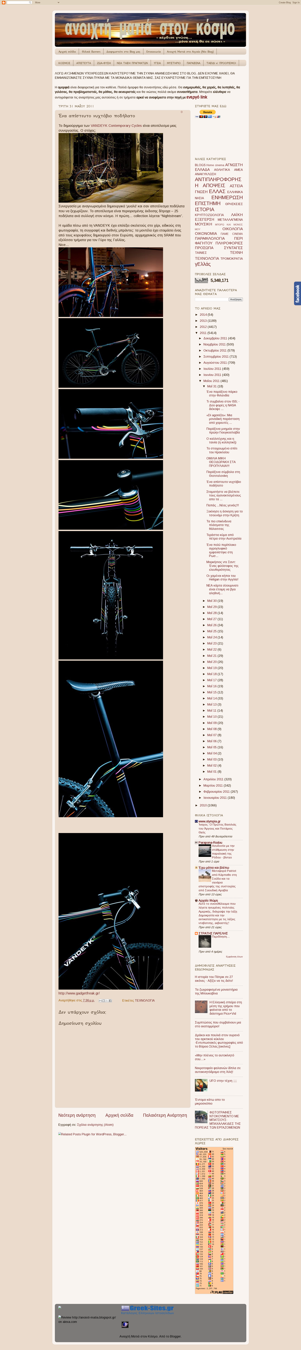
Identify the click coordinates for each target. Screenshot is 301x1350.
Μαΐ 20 (212, 662)
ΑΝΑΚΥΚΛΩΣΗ (205, 174)
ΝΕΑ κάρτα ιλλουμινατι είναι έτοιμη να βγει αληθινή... (222, 589)
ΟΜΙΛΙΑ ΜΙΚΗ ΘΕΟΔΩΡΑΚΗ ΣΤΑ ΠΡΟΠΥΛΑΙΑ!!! (221, 462)
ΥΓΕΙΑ (157, 63)
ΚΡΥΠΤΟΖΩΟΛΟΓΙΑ (209, 215)
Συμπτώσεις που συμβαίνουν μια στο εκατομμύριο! (218, 1024)
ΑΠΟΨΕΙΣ (214, 185)
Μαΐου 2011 (212, 381)
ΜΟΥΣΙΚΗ (203, 224)
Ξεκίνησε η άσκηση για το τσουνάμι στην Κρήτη (224, 513)
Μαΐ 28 (212, 613)
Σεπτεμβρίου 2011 (216, 356)
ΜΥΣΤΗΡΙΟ (174, 63)
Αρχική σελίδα (67, 51)
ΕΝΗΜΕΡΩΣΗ (227, 197)
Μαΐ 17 (212, 680)
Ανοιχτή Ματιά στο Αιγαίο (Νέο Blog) (190, 51)
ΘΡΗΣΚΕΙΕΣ (234, 204)
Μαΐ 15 (212, 692)
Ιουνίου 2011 (212, 375)
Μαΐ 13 (212, 704)
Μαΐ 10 (212, 716)
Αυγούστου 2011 (215, 362)
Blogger (175, 1336)
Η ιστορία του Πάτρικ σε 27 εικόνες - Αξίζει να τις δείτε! (214, 978)
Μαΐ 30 (212, 601)
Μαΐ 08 (212, 729)
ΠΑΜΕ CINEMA (232, 233)
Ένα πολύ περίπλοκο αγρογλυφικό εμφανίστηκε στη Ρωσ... (221, 550)
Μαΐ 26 (212, 625)
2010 (204, 805)
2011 (203, 333)
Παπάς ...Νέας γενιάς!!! (222, 505)
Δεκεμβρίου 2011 (215, 338)
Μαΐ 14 (212, 698)
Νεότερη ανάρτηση (77, 1115)
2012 (204, 327)
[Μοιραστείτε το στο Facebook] (110, 1000)
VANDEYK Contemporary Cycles (116, 126)
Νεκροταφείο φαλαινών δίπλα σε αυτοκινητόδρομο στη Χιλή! (218, 1070)
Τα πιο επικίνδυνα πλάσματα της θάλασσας (218, 525)
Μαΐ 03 (212, 759)
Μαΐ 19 (212, 668)
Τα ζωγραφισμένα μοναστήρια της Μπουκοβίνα (216, 991)
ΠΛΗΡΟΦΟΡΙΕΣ (229, 243)
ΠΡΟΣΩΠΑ (204, 248)
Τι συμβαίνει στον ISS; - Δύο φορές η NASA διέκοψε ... (223, 405)
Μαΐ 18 (212, 674)
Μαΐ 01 (212, 771)
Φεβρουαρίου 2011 (217, 791)
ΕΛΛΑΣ (217, 191)
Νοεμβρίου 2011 (215, 344)
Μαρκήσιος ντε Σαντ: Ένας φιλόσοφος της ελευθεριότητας (222, 565)
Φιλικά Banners (91, 51)
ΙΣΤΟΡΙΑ (204, 209)
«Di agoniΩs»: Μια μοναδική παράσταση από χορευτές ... (223, 418)
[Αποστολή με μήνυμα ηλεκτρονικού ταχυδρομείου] (100, 1000)
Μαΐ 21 (212, 656)
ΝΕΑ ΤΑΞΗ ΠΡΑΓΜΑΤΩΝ (132, 63)
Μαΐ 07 (212, 735)
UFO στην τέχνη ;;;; (223, 1080)
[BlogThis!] (103, 1000)
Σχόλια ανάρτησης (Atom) (95, 1124)
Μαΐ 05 (212, 747)
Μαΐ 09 (212, 723)
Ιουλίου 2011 (212, 369)
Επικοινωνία (153, 51)
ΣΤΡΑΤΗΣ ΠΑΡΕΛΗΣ (213, 933)
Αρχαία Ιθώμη (208, 900)
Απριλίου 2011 (213, 779)
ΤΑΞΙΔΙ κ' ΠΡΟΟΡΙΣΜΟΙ (221, 63)
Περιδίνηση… (221, 936)
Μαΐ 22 (212, 649)
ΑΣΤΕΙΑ (236, 186)
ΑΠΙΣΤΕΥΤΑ (83, 63)
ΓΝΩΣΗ (201, 192)
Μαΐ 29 (212, 607)
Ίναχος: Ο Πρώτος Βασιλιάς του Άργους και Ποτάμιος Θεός (217, 828)
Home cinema (215, 165)
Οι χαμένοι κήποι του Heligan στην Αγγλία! (222, 577)
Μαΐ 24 (212, 637)
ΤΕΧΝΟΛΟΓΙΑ (145, 1000)
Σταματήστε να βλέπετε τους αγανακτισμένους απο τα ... (223, 495)
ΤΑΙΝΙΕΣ (201, 252)
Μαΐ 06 (212, 741)
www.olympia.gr (210, 821)
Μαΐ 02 (212, 765)
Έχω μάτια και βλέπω (214, 867)
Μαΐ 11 (212, 710)
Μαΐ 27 (212, 619)
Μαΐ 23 (212, 643)
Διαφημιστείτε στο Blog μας (123, 51)
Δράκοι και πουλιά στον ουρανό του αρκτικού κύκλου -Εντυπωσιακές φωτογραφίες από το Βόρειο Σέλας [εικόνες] (219, 1040)
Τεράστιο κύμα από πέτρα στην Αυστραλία (223, 536)
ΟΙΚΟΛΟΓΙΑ (232, 229)
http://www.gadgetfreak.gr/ (79, 993)
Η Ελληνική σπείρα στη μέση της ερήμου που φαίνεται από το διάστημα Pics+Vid (226, 1008)
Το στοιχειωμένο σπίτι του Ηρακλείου (221, 450)
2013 (204, 320)
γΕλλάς (203, 264)
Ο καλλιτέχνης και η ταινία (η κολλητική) (221, 440)
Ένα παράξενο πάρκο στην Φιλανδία (221, 393)
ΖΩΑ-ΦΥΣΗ (104, 63)
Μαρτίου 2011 (213, 785)
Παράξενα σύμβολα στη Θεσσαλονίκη (223, 473)
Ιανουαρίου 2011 (215, 797)
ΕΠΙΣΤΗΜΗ (208, 203)
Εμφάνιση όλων (234, 956)
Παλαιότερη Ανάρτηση (165, 1115)
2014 (204, 314)
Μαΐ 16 (212, 686)
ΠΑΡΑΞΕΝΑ (193, 63)
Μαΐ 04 (212, 753)
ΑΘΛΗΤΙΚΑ (222, 170)
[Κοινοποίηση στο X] (107, 1000)
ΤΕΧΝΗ (236, 252)
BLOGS (200, 165)
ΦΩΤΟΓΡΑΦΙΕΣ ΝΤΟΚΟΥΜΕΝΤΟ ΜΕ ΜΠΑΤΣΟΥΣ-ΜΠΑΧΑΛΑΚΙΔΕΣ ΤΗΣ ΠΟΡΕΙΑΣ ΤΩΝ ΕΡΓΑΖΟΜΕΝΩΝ (218, 1120)
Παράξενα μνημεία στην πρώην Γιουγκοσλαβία (223, 430)
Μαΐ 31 (212, 386)
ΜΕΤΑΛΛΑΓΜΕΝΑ (230, 219)
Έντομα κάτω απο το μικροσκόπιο (210, 1101)
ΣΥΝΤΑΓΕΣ (233, 248)
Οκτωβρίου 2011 (215, 350)
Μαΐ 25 (212, 631)
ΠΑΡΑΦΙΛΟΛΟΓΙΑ (210, 238)
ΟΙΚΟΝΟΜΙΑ (206, 233)
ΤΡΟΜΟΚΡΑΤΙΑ (231, 258)
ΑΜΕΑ (238, 170)
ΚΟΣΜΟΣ (64, 63)
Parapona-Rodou (210, 842)
